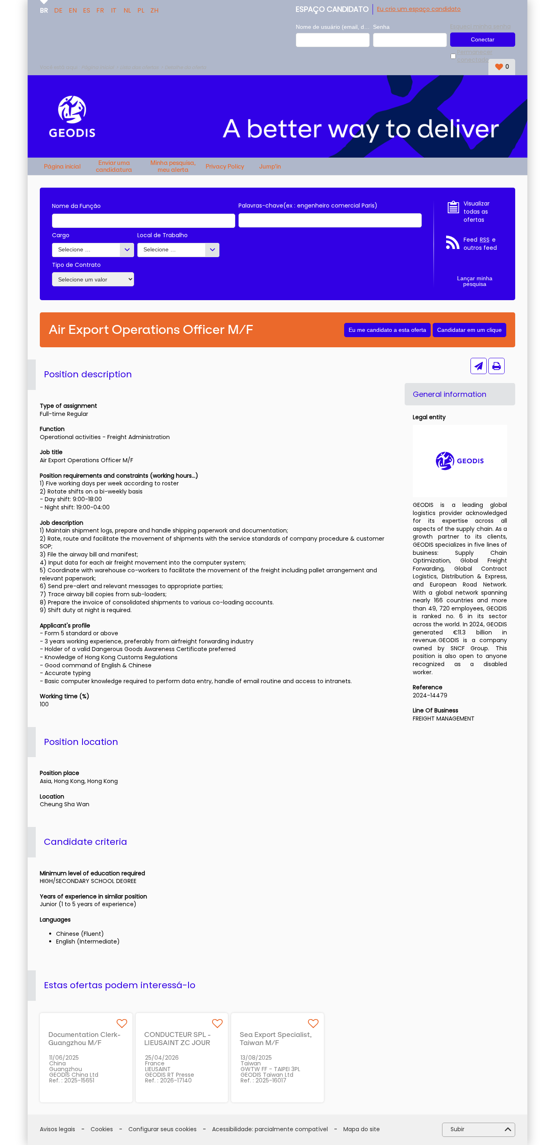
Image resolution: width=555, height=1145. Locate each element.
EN (73, 10)
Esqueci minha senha (480, 26)
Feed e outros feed (480, 244)
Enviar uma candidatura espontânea (114, 166)
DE (58, 10)
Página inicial (97, 67)
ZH (154, 10)
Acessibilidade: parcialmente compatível (270, 1129)
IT (114, 10)
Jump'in (270, 166)
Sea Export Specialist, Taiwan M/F (276, 1038)
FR (100, 10)
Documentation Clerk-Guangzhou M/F (84, 1038)
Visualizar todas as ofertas (477, 211)
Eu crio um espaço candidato (419, 9)
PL (140, 10)
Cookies (102, 1129)
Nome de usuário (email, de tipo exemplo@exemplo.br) (333, 27)
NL (127, 10)
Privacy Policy (225, 166)
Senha (381, 27)
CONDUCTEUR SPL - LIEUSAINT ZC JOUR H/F (177, 1042)
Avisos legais (57, 1129)
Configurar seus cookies (162, 1129)
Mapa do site (361, 1129)
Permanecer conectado (474, 56)
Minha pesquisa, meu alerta (173, 166)
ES (86, 10)
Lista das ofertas (139, 67)
